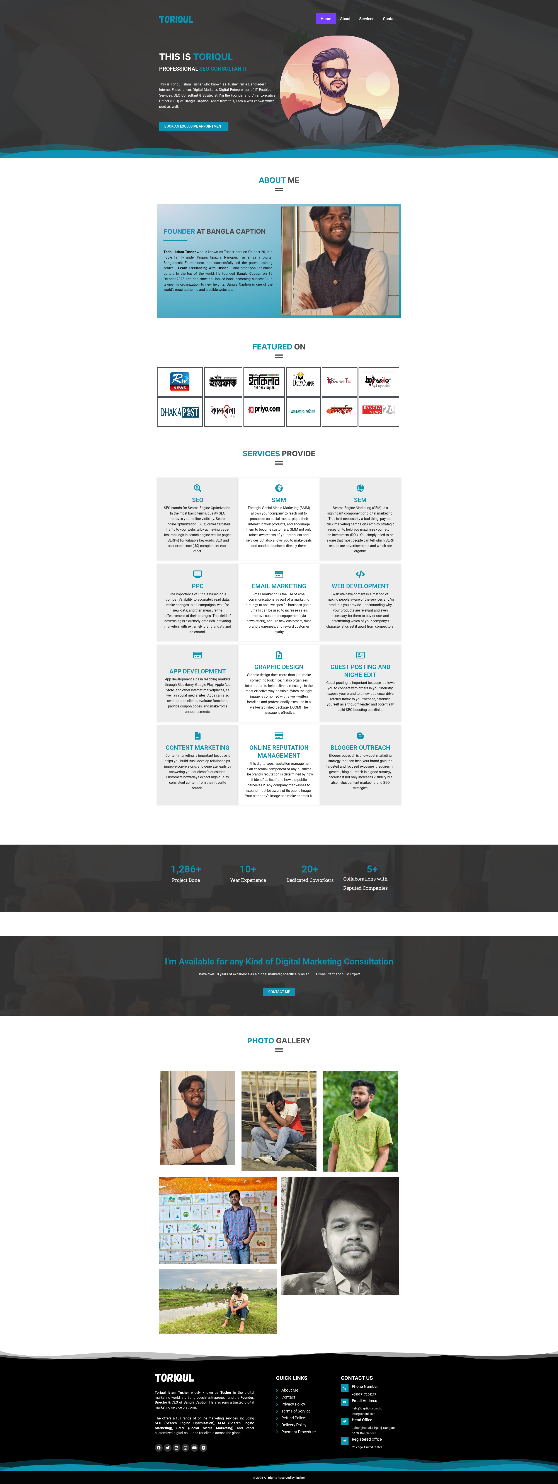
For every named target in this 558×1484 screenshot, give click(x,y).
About (345, 18)
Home (326, 18)
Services (366, 18)
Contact (390, 18)
